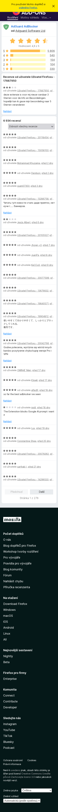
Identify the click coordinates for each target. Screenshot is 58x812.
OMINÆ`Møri (24, 370)
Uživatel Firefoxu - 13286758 (33, 198)
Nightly (8, 656)
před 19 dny (42, 428)
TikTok (7, 736)
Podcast (9, 747)
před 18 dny (46, 390)
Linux (6, 633)
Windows (9, 609)
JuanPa (35, 255)
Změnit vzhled (10, 796)
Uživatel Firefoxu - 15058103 (32, 150)
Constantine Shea (26, 441)
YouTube (9, 730)
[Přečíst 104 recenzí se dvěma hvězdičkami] (28, 64)
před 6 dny (38, 222)
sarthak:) (22, 466)
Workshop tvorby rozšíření (20, 551)
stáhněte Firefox (28, 7)
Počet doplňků (13, 533)
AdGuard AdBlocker (24, 26)
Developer (10, 707)
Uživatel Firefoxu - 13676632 (32, 290)
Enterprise (10, 678)
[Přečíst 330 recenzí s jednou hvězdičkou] (28, 69)
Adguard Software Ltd (30, 30)
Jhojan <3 (36, 245)
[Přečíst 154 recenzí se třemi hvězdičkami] (28, 60)
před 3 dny (37, 186)
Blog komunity (13, 569)
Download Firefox (15, 604)
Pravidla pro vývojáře (17, 563)
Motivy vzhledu (30, 17)
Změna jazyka (10, 790)
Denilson (35, 173)
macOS (8, 615)
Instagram (10, 724)
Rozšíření (12, 17)
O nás (7, 539)
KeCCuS (35, 265)
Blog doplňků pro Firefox (19, 545)
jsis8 (33, 407)
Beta (6, 662)
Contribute (10, 701)
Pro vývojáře (11, 557)
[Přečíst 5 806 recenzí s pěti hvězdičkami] (28, 51)
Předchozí (16, 491)
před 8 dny (46, 255)
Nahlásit (7, 111)
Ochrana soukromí (13, 760)
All (5, 639)
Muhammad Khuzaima (28, 163)
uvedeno (16, 770)
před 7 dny (49, 245)
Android (8, 627)
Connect (9, 695)
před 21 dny (34, 466)
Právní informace (12, 764)
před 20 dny (44, 441)
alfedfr (34, 390)
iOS (5, 621)
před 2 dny (47, 163)
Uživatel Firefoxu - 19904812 (32, 316)
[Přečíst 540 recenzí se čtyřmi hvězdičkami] (28, 55)
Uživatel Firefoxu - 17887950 (33, 90)
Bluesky (8, 741)
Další (41, 491)
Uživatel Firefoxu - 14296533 (32, 479)
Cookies (31, 760)
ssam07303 (23, 186)
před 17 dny (38, 370)
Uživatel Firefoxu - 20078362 (33, 453)
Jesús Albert (23, 222)
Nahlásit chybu (13, 581)
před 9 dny (47, 265)
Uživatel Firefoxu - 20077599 (33, 277)
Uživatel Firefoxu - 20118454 (32, 137)
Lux (33, 428)
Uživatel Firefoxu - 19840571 (32, 303)
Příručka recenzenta (16, 587)
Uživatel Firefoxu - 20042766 (33, 343)
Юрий (34, 380)
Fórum (7, 575)
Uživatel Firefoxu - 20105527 (32, 235)
